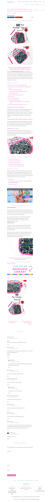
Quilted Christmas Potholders (20, 257)
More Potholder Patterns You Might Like (15, 94)
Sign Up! (22, 488)
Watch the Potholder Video (13, 98)
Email (8, 470)
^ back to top (26, 483)
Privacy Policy (12, 488)
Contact (40, 488)
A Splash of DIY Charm (14, 93)
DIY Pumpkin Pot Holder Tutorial (14, 160)
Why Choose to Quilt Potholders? (16, 89)
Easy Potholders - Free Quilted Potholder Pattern (17, 85)
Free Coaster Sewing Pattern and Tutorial (16, 165)
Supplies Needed (11, 96)
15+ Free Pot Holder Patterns (13, 159)
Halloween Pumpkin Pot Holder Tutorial (15, 164)
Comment (9, 451)
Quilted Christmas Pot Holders (14, 162)
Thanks (14, 436)
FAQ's (12, 489)
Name (8, 465)
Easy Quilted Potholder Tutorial (14, 99)
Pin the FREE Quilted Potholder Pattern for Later (17, 104)
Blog (12, 493)
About (39, 489)
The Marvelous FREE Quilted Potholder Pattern (18, 91)
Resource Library (11, 263)
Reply (8, 344)
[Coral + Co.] (11, 2)
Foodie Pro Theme (34, 499)
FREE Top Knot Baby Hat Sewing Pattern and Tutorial (27, 323)
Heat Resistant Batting (12, 184)
